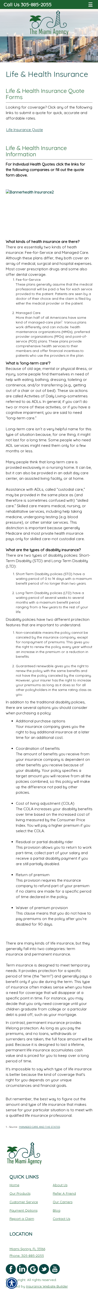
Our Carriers (62, 1202)
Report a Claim (22, 1219)
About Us (60, 1185)
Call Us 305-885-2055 (28, 4)
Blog (56, 1210)
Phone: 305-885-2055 (27, 1256)
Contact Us (61, 1219)
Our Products (20, 1193)
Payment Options (23, 1210)
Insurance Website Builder (47, 1286)
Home (14, 1185)
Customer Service (24, 1202)
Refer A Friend (64, 1193)
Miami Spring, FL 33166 (27, 1249)
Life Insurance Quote (24, 129)
